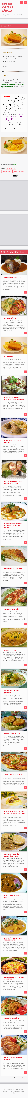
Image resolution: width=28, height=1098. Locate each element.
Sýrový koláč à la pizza (13, 774)
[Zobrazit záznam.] (14, 274)
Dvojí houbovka (10, 650)
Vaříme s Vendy (6, 171)
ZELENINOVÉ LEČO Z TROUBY (13, 318)
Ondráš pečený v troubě (13, 568)
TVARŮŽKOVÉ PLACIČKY (12, 609)
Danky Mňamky (19, 171)
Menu (25, 2)
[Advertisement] (14, 195)
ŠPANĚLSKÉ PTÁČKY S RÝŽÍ (13, 277)
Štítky (3, 168)
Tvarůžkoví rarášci (11, 1018)
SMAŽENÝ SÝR (11, 168)
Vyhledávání (21, 2)
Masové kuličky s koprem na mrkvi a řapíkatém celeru (13, 525)
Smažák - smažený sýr (12, 733)
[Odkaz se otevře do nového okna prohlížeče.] (14, 37)
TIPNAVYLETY (4, 21)
